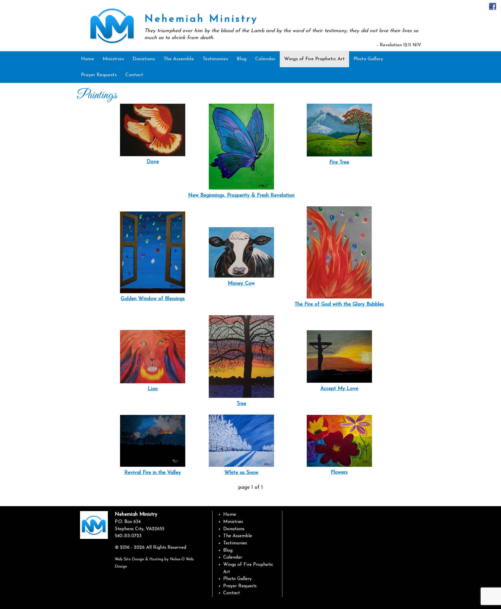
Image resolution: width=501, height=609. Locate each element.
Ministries (233, 521)
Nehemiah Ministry (201, 19)
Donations (233, 529)
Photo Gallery (237, 579)
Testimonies (235, 543)
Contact (231, 593)
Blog (228, 550)
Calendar (232, 557)
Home (229, 514)
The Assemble (237, 536)
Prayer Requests (240, 586)
